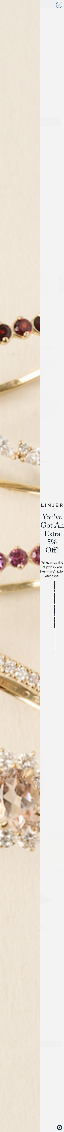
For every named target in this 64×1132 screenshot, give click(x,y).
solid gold (54, 598)
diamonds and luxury (54, 610)
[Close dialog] (59, 5)
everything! (54, 622)
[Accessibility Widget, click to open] (59, 1127)
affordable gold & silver (54, 586)
